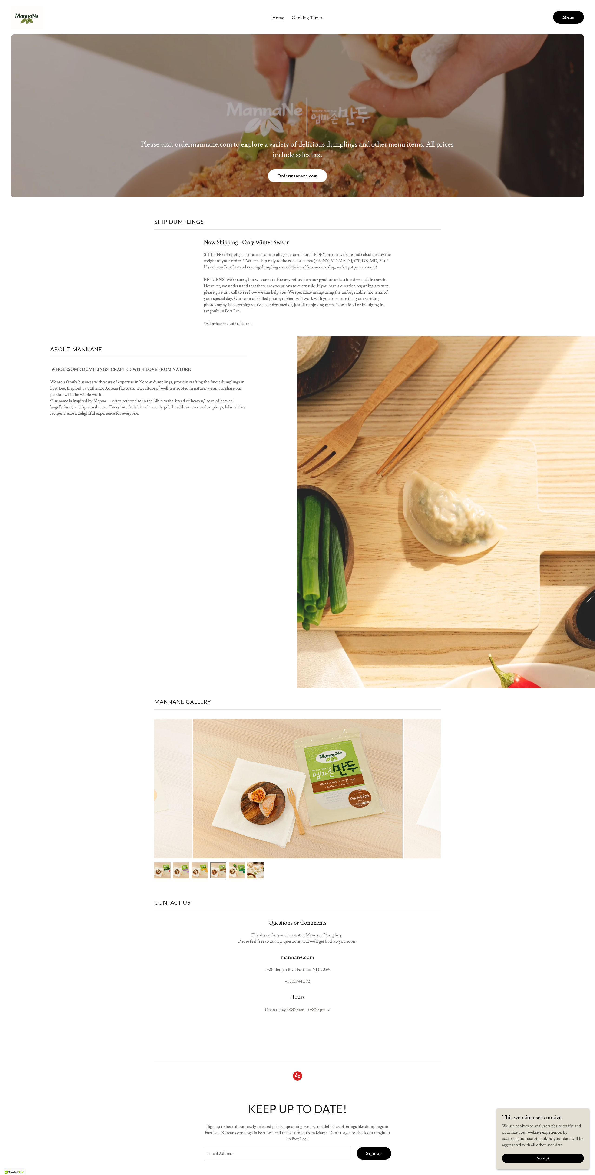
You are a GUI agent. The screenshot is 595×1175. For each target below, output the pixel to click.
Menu (568, 17)
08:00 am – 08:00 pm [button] (306, 1009)
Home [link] (278, 17)
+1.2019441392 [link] (297, 981)
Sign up (374, 1153)
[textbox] (277, 1153)
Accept (542, 1158)
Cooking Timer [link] (307, 17)
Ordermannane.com (297, 176)
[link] (27, 16)
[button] (328, 1010)
